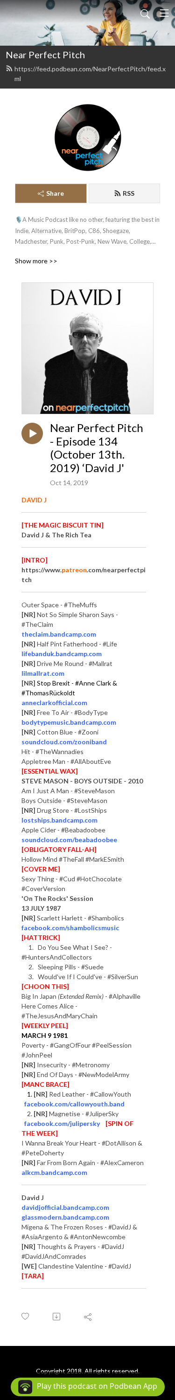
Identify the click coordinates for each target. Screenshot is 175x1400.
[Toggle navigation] (164, 13)
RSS (128, 193)
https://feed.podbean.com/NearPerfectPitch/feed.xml (90, 73)
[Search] (145, 13)
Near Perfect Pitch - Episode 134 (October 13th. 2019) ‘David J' (96, 447)
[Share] (88, 1316)
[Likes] (26, 1316)
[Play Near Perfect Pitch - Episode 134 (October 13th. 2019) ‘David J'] (32, 433)
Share (55, 193)
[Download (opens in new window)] (57, 1316)
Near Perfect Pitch (45, 54)
